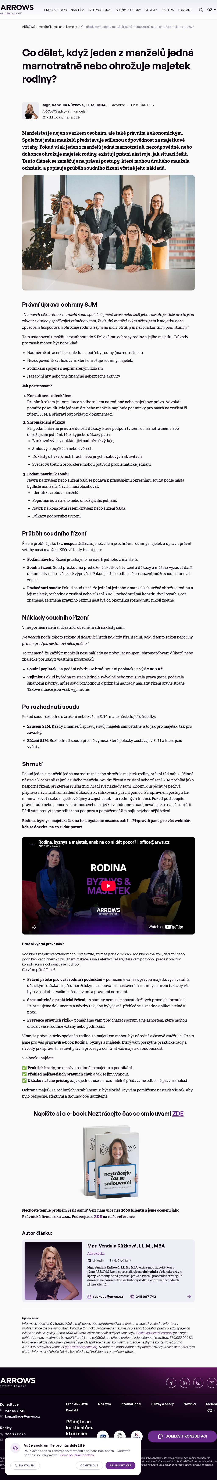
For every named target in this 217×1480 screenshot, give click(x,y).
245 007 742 (146, 1296)
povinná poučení (193, 1464)
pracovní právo (175, 1457)
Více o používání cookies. (77, 1455)
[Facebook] (171, 1383)
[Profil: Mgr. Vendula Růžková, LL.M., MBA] (53, 1271)
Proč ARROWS (55, 10)
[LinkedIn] (185, 1383)
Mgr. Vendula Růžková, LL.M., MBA (74, 105)
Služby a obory (128, 10)
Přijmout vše (120, 1465)
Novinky (151, 10)
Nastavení (27, 1465)
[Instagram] (198, 1383)
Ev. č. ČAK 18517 (142, 105)
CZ (209, 10)
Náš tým (77, 10)
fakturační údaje (156, 1464)
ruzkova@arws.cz (108, 1296)
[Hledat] (201, 10)
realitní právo (144, 1457)
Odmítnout (89, 1465)
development (159, 1457)
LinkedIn (98, 1260)
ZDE (178, 1113)
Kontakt (185, 10)
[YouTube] (212, 1383)
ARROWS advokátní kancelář (42, 26)
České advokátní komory (154, 1333)
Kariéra (168, 10)
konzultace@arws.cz (81, 1347)
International (100, 10)
